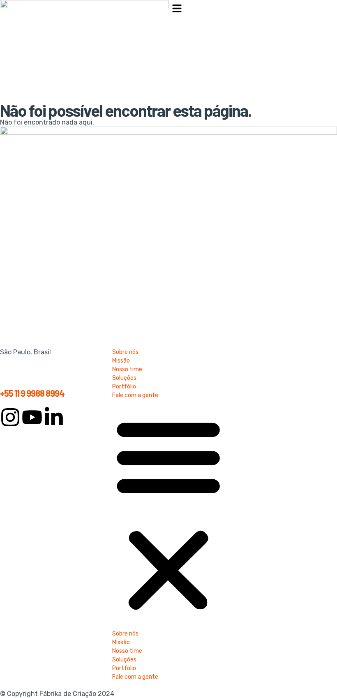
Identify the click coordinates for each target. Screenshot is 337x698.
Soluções (124, 377)
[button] (252, 9)
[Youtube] (32, 417)
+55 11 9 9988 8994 (32, 393)
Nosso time (127, 369)
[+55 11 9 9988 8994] (10, 375)
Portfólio (124, 386)
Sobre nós (125, 352)
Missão (121, 360)
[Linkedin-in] (54, 417)
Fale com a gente (135, 395)
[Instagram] (10, 417)
